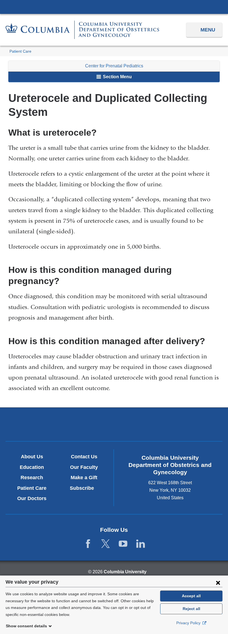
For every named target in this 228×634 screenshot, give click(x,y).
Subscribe (84, 488)
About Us (32, 456)
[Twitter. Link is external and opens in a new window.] (105, 544)
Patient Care (20, 51)
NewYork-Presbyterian (114, 425)
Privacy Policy (189, 623)
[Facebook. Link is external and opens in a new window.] (88, 544)
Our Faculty (84, 467)
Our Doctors (31, 498)
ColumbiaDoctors (185, 424)
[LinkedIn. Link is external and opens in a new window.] (140, 544)
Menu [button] (207, 30)
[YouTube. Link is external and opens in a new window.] (123, 544)
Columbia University (125, 571)
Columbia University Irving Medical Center (114, 6)
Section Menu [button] (117, 76)
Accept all (191, 596)
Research (32, 477)
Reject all (191, 608)
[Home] (82, 30)
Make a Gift (84, 477)
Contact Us (84, 456)
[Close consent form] (218, 582)
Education (32, 467)
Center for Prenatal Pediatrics (114, 65)
